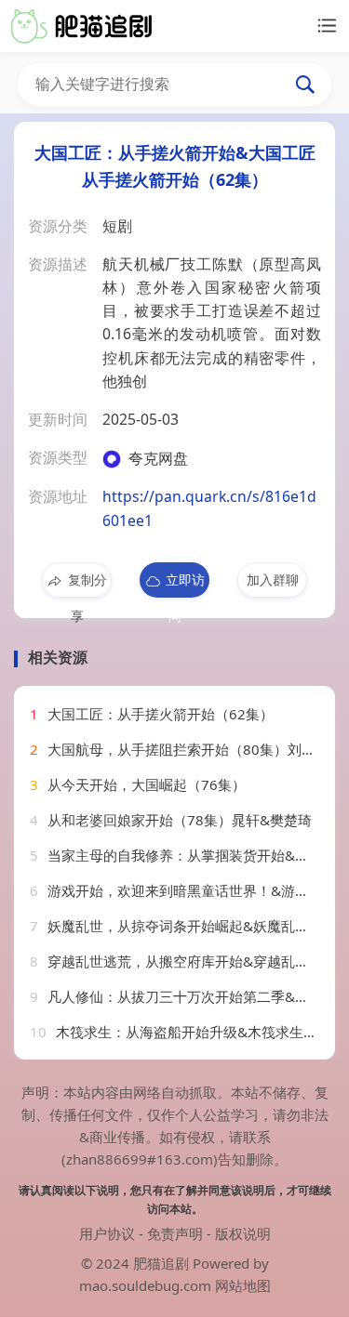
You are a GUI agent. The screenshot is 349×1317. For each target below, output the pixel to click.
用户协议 (107, 1233)
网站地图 (243, 1285)
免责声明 (175, 1233)
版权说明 (243, 1233)
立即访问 (185, 584)
